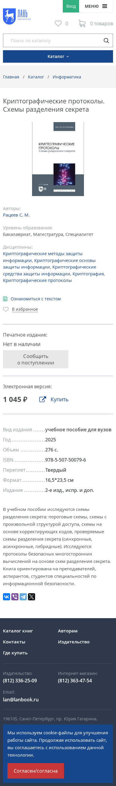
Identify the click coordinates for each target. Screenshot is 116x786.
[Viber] (14, 596)
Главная (11, 77)
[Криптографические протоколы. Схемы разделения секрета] (58, 159)
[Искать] (106, 40)
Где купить (15, 653)
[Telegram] (23, 596)
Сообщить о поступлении (35, 359)
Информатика (67, 77)
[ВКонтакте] (6, 596)
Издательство (74, 642)
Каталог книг (18, 631)
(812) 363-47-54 (75, 680)
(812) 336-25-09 (20, 680)
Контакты (14, 642)
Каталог (36, 77)
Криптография (88, 274)
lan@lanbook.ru (21, 699)
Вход (71, 6)
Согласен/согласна (36, 771)
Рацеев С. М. (16, 215)
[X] (31, 596)
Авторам (68, 631)
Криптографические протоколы (37, 280)
